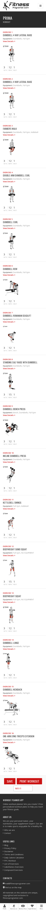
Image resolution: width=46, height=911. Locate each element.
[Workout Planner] (16, 5)
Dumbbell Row (10, 269)
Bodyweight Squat (12, 596)
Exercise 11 (8, 499)
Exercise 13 (8, 593)
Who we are (9, 830)
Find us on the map (13, 887)
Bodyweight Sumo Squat (15, 549)
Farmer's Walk (10, 128)
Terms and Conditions (14, 854)
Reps (10, 70)
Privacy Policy (10, 848)
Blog (6, 845)
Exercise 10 (8, 453)
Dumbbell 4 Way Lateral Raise (17, 35)
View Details (8, 41)
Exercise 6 (8, 266)
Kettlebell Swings (12, 502)
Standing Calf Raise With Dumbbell (20, 362)
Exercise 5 (8, 219)
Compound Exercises (13, 870)
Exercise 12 (8, 546)
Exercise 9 (8, 406)
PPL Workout (10, 860)
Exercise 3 (8, 126)
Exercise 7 (8, 312)
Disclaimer (8, 851)
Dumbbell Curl (10, 222)
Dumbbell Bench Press (14, 409)
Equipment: (8, 38)
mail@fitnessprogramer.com (17, 883)
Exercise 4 (8, 172)
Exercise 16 (8, 733)
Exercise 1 (8, 32)
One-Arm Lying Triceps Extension (18, 736)
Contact (7, 833)
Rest (15, 70)
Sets (5, 70)
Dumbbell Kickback (12, 689)
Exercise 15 (8, 686)
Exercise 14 (8, 640)
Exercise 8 (8, 359)
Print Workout (29, 781)
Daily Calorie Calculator (14, 857)
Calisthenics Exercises (14, 867)
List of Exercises (11, 864)
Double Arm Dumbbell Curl (16, 175)
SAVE (10, 781)
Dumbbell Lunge (11, 642)
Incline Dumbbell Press (14, 456)
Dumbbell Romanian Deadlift (17, 315)
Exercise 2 (8, 79)
